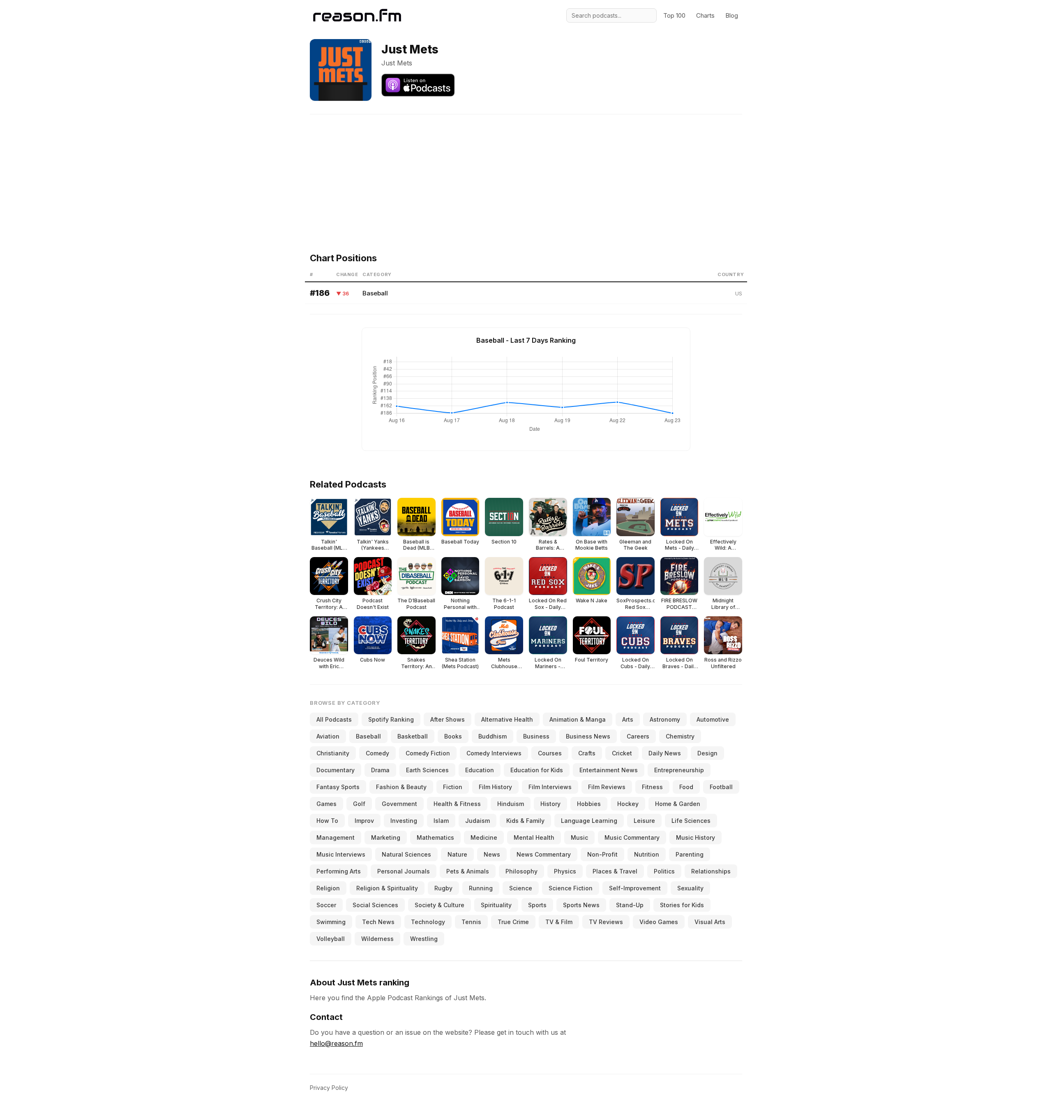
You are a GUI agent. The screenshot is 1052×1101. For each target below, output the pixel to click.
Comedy (377, 753)
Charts (705, 15)
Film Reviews (606, 786)
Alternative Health (507, 719)
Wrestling (424, 938)
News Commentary (544, 854)
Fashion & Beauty (401, 786)
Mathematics (435, 837)
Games (326, 803)
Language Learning (589, 820)
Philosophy (521, 871)
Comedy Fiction (428, 753)
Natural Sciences (406, 854)
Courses (550, 753)
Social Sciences (375, 904)
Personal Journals (403, 871)
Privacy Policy (329, 1087)
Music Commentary (632, 837)
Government (399, 803)
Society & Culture (439, 904)
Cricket (622, 753)
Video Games (658, 921)
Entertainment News (608, 770)
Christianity (332, 753)
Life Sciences (691, 820)
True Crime (513, 921)
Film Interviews (550, 786)
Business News (588, 736)
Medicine (484, 837)
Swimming (331, 921)
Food (686, 786)
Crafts (586, 753)
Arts (627, 719)
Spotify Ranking (391, 719)
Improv (364, 820)
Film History (495, 786)
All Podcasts (334, 719)
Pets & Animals (467, 871)
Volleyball (330, 938)
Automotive (713, 719)
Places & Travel (615, 871)
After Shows (447, 719)
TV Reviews (606, 921)
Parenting (690, 854)
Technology (428, 921)
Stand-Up (630, 904)
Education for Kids (536, 770)
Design (707, 753)
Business (536, 736)
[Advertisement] (526, 172)
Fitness (652, 786)
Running (481, 888)
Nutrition (646, 854)
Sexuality (690, 888)
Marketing (385, 837)
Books (453, 736)
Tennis (471, 921)
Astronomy (665, 719)
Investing (403, 820)
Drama (380, 770)
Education (479, 770)
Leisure (644, 820)
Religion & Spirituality (387, 888)
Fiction (452, 786)
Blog (731, 15)
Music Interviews (340, 854)
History (550, 803)
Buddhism (492, 736)
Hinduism (510, 803)
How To (327, 820)
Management (335, 837)
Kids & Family (525, 820)
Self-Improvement (635, 888)
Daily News (664, 753)
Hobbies (589, 803)
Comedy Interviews (493, 753)
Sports (537, 904)
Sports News (581, 904)
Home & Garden (677, 803)
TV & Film (558, 921)
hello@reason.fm (336, 1043)
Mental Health (534, 837)
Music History (695, 837)
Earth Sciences (427, 770)
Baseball (375, 293)
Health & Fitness (457, 803)
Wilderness (377, 938)
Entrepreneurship (679, 770)
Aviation (327, 736)
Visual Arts (709, 921)
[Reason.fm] (357, 15)
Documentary (335, 770)
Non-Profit (602, 854)
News (492, 854)
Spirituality (496, 904)
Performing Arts (338, 871)
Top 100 (674, 15)
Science (520, 888)
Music (579, 837)
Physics (565, 871)
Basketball (412, 736)
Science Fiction (571, 888)
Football (721, 786)
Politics (664, 871)
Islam (441, 820)
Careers (638, 736)
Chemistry (680, 736)
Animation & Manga (577, 719)
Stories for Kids (682, 904)
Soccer (326, 904)
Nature (457, 854)
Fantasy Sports (338, 786)
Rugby (443, 888)
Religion (328, 888)
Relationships (711, 871)
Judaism (477, 820)
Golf (359, 803)
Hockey (628, 803)
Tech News (378, 921)
